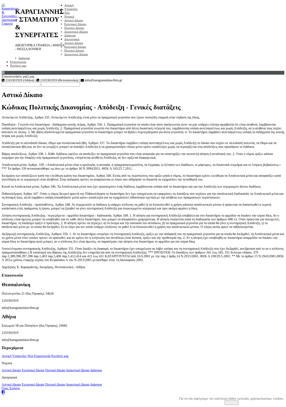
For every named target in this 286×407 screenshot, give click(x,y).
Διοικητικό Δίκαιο (76, 31)
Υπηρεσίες (71, 9)
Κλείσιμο (231, 402)
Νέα (67, 12)
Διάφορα (70, 35)
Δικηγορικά (71, 39)
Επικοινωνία (18, 62)
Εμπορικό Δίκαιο (75, 24)
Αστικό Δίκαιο (73, 20)
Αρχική (69, 5)
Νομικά (69, 16)
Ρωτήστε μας (18, 65)
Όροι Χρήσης (11, 388)
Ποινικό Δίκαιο (74, 28)
